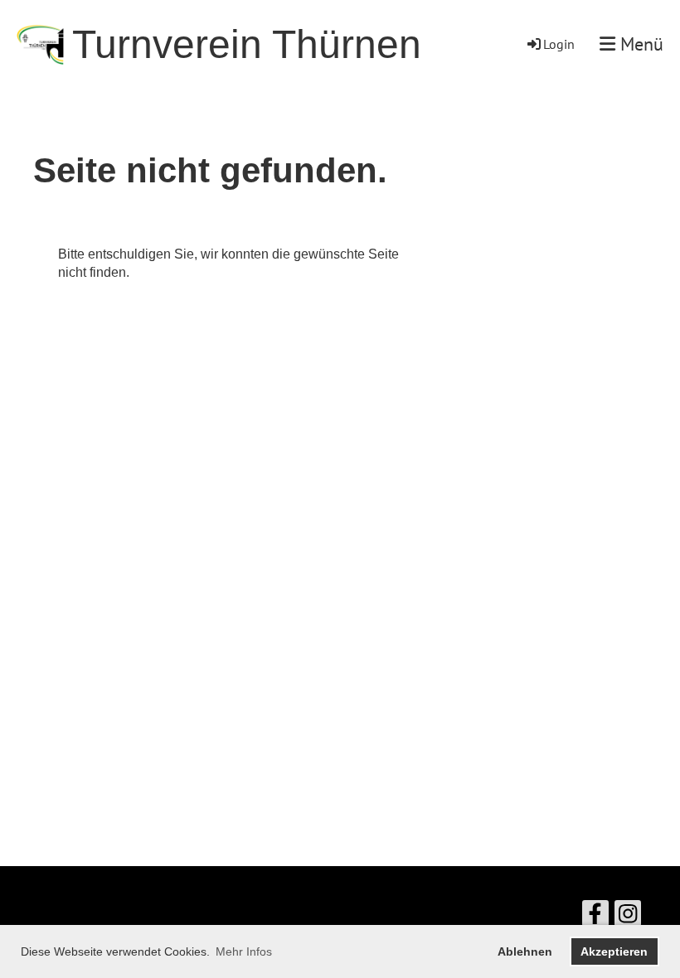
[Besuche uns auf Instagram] (627, 917)
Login (559, 44)
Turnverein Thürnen (246, 44)
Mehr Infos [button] (244, 951)
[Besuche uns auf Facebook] (595, 917)
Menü (639, 44)
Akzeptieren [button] (614, 951)
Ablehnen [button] (525, 951)
